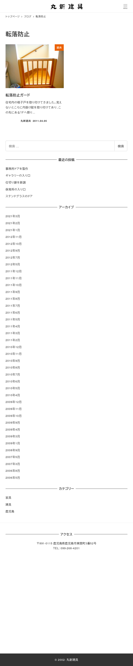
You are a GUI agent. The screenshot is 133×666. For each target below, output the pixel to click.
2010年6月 (13, 381)
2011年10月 (14, 285)
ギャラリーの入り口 (18, 175)
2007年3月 (13, 464)
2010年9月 (13, 361)
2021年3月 (13, 216)
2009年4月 (13, 429)
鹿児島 (10, 511)
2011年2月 (13, 340)
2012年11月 (14, 237)
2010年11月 (14, 354)
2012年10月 (14, 244)
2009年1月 (13, 443)
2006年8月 (13, 471)
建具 (8, 504)
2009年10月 (14, 416)
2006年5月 (13, 478)
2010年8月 (13, 367)
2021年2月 (13, 223)
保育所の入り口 (16, 189)
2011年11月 (14, 278)
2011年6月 (13, 312)
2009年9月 (13, 422)
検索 (121, 146)
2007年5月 (13, 457)
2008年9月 (13, 450)
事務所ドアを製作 (17, 169)
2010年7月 (13, 374)
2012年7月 (13, 257)
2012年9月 (13, 250)
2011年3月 (13, 333)
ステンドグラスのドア (19, 196)
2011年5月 (13, 319)
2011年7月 (13, 306)
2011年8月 (13, 299)
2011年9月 (13, 292)
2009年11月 (14, 409)
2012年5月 (13, 264)
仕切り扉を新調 (16, 182)
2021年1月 (13, 230)
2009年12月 (14, 402)
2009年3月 (13, 436)
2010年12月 (14, 347)
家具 (8, 498)
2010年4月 (13, 395)
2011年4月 (13, 326)
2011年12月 (14, 271)
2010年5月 (13, 388)
